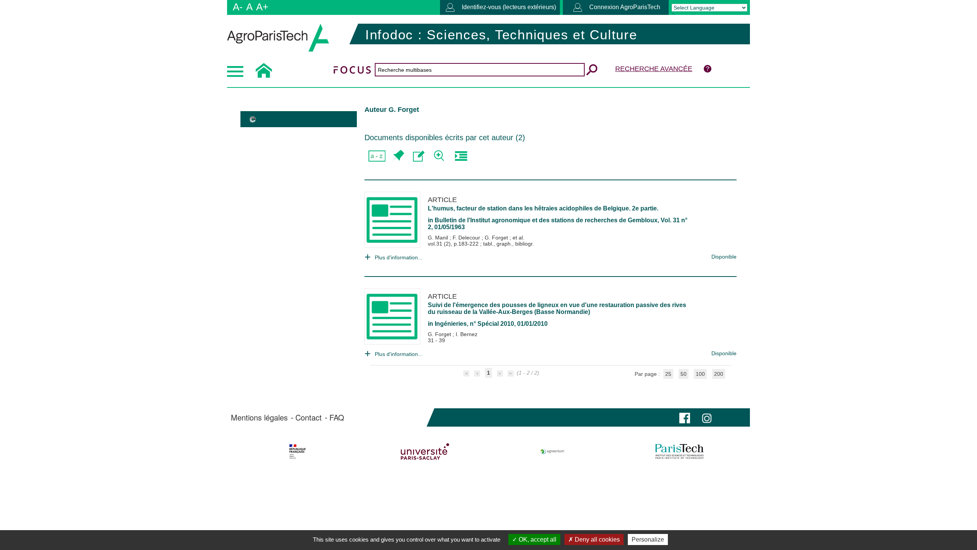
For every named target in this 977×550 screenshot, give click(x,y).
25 (668, 374)
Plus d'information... (398, 257)
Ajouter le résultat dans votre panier (397, 156)
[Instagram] (707, 417)
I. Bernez (466, 334)
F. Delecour (467, 238)
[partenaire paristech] (679, 451)
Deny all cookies (596, 539)
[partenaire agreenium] (552, 451)
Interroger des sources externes (460, 156)
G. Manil (439, 238)
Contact (308, 417)
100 (700, 374)
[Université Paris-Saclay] (425, 451)
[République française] (297, 451)
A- (238, 7)
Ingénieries (451, 323)
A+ (262, 7)
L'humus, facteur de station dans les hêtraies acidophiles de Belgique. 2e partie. (543, 208)
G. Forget (497, 238)
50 (683, 374)
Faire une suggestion (418, 156)
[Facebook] (684, 417)
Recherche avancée (653, 69)
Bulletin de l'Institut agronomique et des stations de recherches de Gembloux (546, 220)
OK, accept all (536, 539)
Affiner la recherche (439, 156)
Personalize (648, 539)
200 (718, 374)
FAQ (336, 417)
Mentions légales (259, 417)
